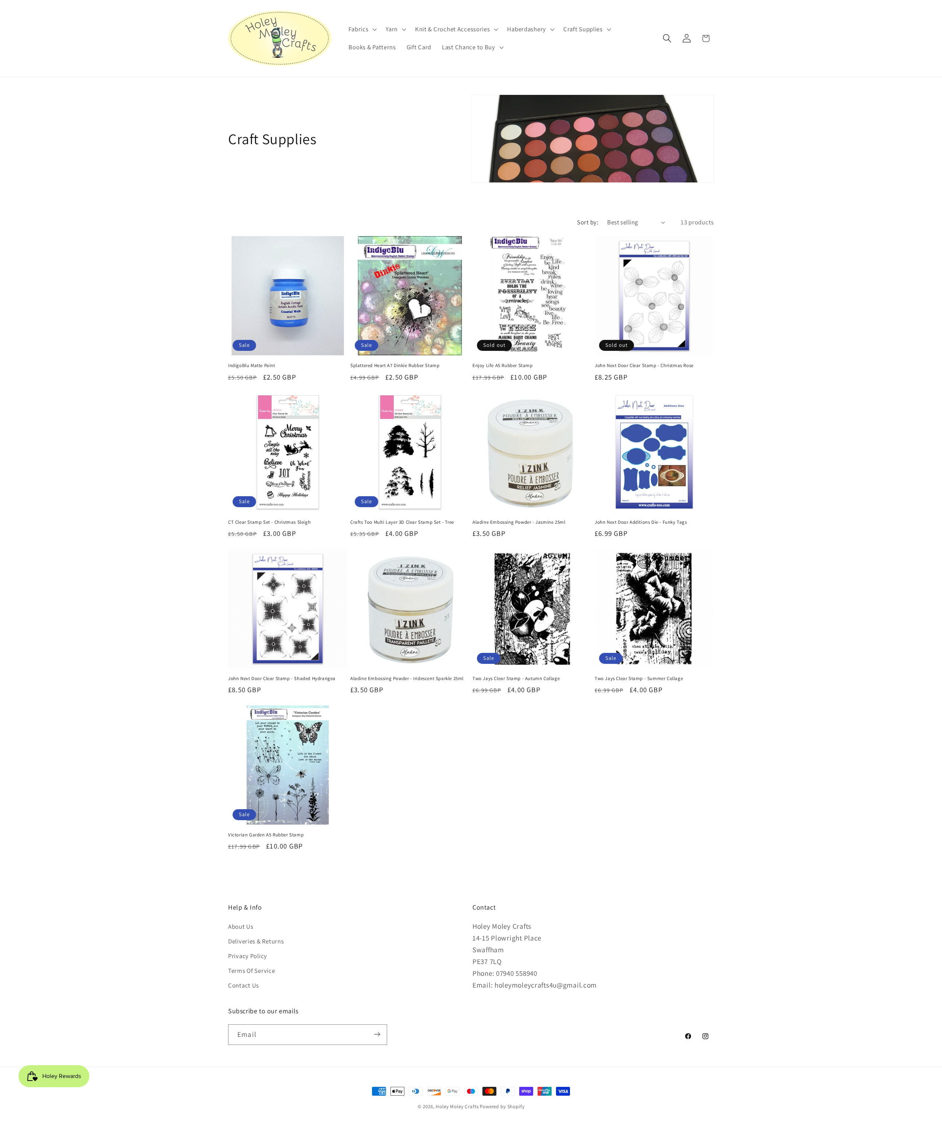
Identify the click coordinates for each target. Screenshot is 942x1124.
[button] (361, 29)
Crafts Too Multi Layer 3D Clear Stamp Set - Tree (402, 522)
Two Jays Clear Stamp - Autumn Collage (516, 679)
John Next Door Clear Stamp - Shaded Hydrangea (282, 679)
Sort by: (587, 222)
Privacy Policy (247, 956)
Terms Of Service (251, 971)
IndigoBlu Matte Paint (251, 366)
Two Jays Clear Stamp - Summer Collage (639, 679)
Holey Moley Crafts (457, 1106)
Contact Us (243, 986)
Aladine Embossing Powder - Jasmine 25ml (518, 522)
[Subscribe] (377, 1034)
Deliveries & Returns (256, 942)
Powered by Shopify (502, 1106)
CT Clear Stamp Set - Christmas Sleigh (269, 522)
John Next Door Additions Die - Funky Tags (641, 522)
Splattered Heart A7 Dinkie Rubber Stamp (394, 366)
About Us (241, 927)
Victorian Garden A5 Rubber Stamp (266, 835)
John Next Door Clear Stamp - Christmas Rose (644, 366)
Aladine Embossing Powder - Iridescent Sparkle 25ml (407, 679)
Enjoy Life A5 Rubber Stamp (502, 366)
